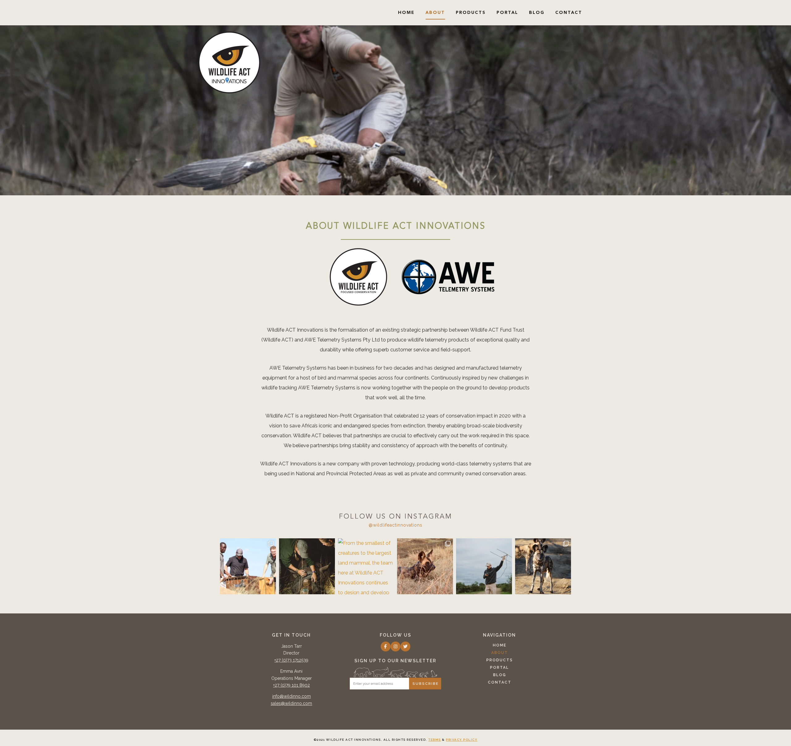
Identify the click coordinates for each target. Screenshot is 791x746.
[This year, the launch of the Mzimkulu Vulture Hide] (248, 566)
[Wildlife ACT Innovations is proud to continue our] (543, 566)
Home (406, 13)
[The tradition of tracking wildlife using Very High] (484, 566)
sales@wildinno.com (291, 703)
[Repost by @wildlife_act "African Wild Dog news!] (425, 566)
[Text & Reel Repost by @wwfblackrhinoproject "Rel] (307, 566)
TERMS (434, 739)
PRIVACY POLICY (461, 739)
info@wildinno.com (291, 696)
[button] (386, 646)
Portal (507, 13)
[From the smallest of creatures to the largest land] (366, 566)
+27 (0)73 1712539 (291, 660)
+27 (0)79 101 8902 (291, 685)
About (435, 13)
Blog (536, 13)
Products (471, 13)
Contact (568, 13)
